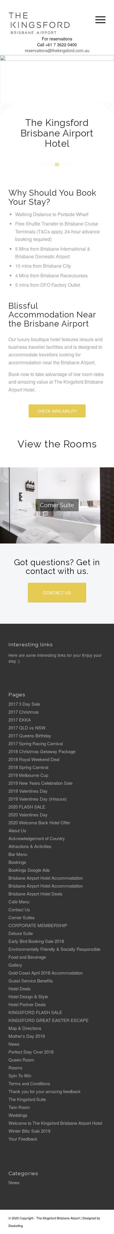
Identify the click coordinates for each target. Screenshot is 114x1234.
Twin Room (19, 1107)
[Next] (109, 79)
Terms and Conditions (29, 1083)
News (14, 1044)
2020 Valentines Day (28, 814)
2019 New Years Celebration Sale (40, 783)
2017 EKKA (19, 720)
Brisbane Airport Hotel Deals (35, 894)
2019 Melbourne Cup (28, 775)
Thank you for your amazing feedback (44, 1091)
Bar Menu (17, 854)
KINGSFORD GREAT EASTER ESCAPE (48, 1020)
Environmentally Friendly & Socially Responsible (54, 949)
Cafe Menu (19, 901)
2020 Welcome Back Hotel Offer (39, 822)
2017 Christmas (23, 712)
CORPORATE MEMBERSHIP (37, 925)
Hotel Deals (19, 988)
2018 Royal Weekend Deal (33, 759)
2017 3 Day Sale (24, 704)
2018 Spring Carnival (28, 767)
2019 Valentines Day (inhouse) (37, 799)
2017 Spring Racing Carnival (35, 743)
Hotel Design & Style (28, 996)
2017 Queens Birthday (29, 735)
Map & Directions (25, 1028)
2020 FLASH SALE (26, 807)
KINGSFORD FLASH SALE (35, 1012)
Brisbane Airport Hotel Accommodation (45, 878)
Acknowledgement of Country (36, 838)
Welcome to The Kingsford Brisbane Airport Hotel (55, 1123)
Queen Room (21, 1060)
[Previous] (5, 79)
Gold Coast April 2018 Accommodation (45, 973)
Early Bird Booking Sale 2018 (36, 941)
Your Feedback (22, 1139)
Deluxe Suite (20, 933)
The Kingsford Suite (27, 1099)
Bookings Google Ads (29, 870)
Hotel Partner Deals (27, 1004)
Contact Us (19, 909)
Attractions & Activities (29, 846)
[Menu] (97, 19)
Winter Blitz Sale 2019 (29, 1131)
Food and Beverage (27, 957)
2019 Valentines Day (28, 791)
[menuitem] (97, 19)
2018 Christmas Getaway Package (41, 751)
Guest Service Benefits (30, 980)
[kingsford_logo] (47, 21)
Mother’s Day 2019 (26, 1036)
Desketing (15, 1225)
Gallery (15, 965)
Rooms (15, 1067)
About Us (17, 830)
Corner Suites (21, 917)
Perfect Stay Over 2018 (30, 1052)
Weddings (17, 1115)
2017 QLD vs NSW (26, 727)
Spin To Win (19, 1075)
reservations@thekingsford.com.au (57, 50)
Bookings (17, 862)
